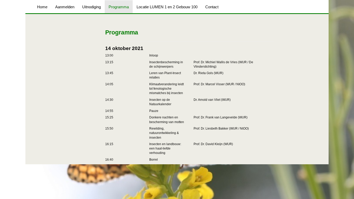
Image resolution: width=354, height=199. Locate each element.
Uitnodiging (91, 7)
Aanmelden (64, 7)
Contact (211, 7)
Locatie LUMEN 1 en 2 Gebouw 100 (167, 7)
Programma (119, 7)
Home (42, 7)
